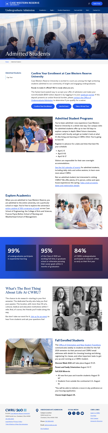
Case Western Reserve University (20, 413)
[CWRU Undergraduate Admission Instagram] (78, 413)
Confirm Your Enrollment (43, 106)
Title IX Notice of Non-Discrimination (16, 424)
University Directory (96, 421)
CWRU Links (94, 410)
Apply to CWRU (95, 413)
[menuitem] (96, 413)
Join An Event (64, 106)
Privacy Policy (18, 421)
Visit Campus (94, 418)
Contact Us (96, 10)
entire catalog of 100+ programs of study (22, 208)
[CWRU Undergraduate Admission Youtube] (82, 413)
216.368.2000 (9, 419)
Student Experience (64, 10)
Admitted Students (13, 73)
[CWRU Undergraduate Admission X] (73, 413)
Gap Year (10, 77)
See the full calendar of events (67, 167)
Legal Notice (9, 421)
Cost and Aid (78, 10)
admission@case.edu (51, 425)
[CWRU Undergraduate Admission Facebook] (69, 413)
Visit (87, 10)
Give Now (93, 415)
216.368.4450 (49, 421)
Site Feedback (44, 429)
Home (7, 62)
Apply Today (96, 3)
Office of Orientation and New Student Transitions (80, 345)
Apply (52, 10)
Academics (42, 10)
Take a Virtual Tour (82, 106)
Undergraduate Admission (20, 10)
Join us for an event (39, 316)
